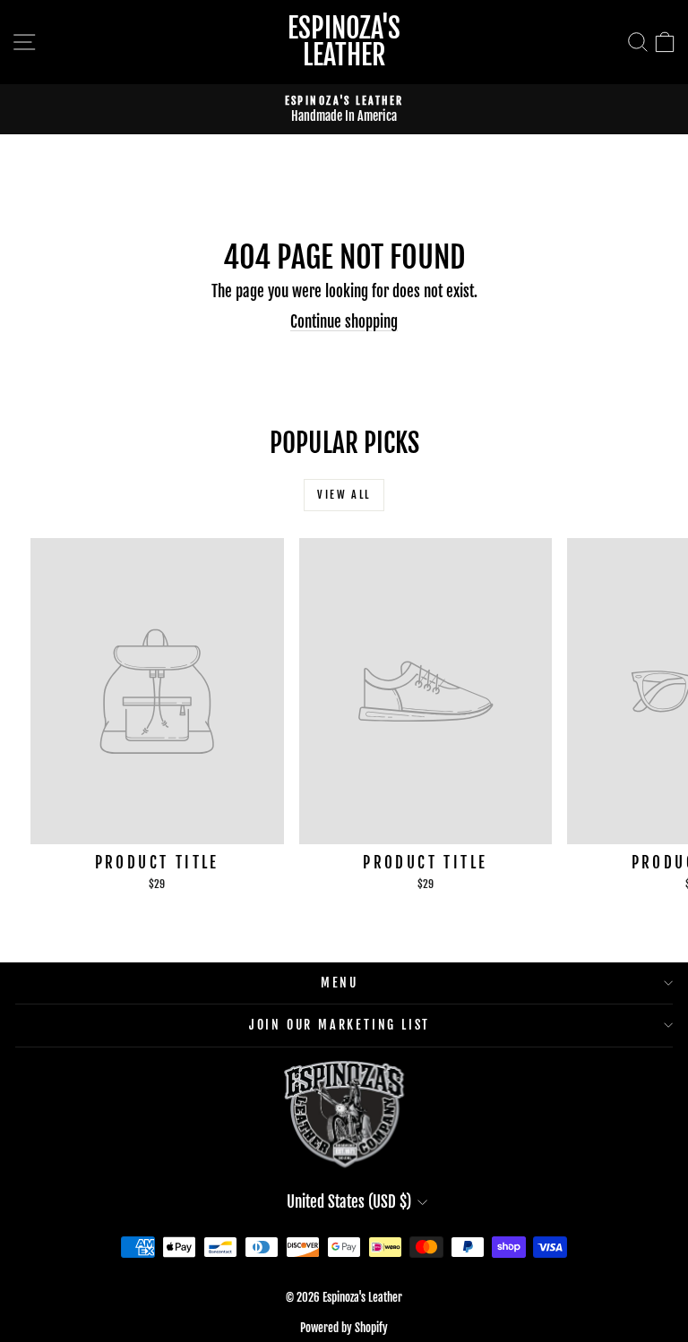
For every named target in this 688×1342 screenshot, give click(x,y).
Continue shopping (344, 321)
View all (343, 494)
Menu (339, 982)
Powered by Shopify (344, 1328)
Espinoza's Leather (344, 42)
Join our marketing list (339, 1024)
